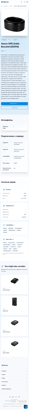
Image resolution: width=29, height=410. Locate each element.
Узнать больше (5, 381)
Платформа (4, 371)
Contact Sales (14, 107)
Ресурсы (3, 378)
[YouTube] (10, 397)
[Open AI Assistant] (26, 407)
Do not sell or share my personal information (18, 406)
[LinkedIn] (13, 397)
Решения (3, 374)
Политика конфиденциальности (9, 404)
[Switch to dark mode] (24, 2)
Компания (4, 385)
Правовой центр (6, 406)
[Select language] (21, 2)
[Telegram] (19, 397)
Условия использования (21, 404)
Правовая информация (6, 388)
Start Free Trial (13, 103)
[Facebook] (16, 397)
